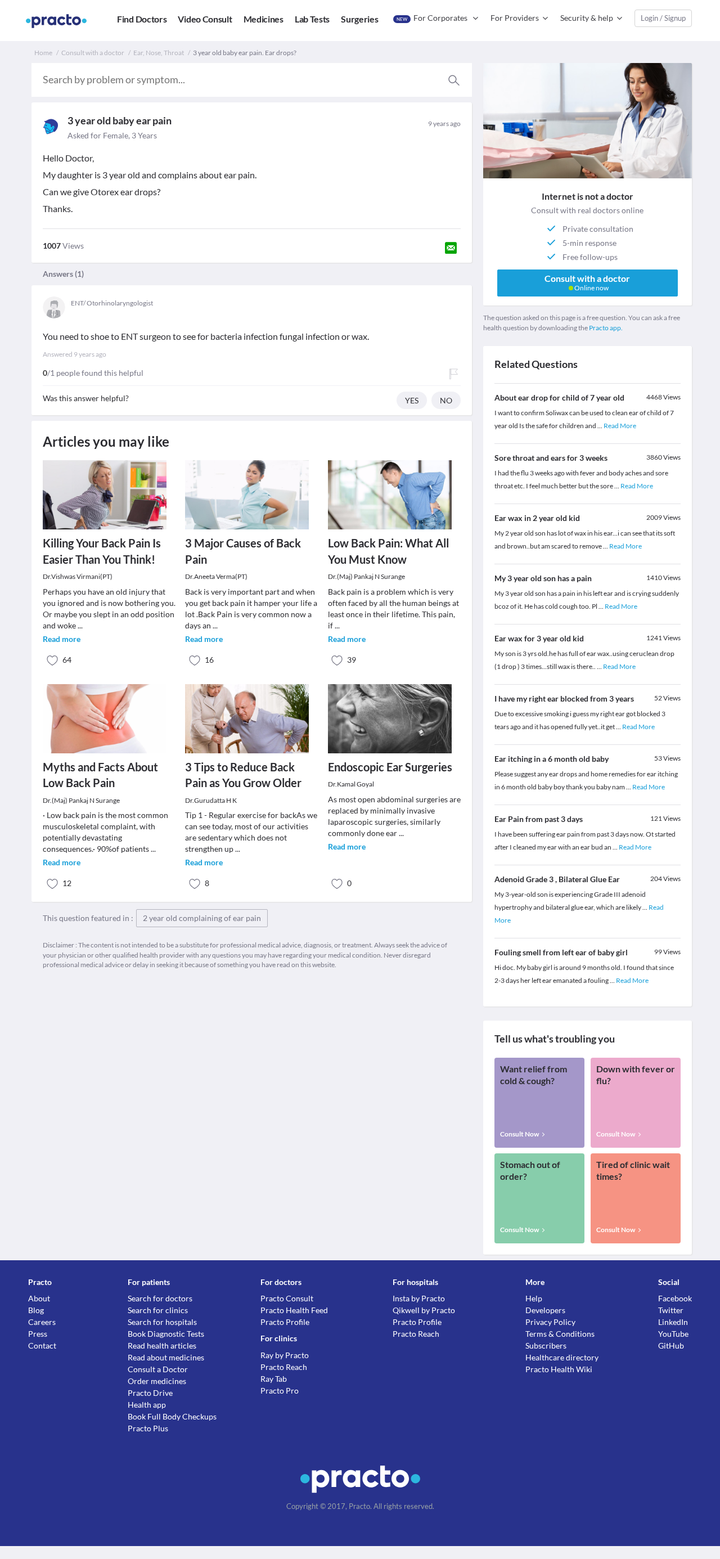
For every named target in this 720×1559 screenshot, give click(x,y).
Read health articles (162, 1345)
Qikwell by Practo (424, 1310)
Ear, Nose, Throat (158, 52)
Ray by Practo (284, 1355)
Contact (42, 1345)
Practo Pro (279, 1390)
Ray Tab (273, 1378)
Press (37, 1333)
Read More (620, 425)
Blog (36, 1310)
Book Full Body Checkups (172, 1416)
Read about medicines (166, 1357)
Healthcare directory (561, 1357)
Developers (545, 1310)
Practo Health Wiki (558, 1369)
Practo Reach (283, 1367)
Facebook (675, 1298)
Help (533, 1298)
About (39, 1298)
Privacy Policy (550, 1322)
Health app (147, 1404)
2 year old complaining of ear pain (202, 918)
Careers (42, 1322)
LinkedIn (673, 1322)
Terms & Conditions (560, 1333)
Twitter (670, 1310)
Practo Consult (286, 1298)
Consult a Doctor (158, 1369)
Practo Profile (284, 1322)
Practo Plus (148, 1428)
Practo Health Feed (294, 1310)
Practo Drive (150, 1393)
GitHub (671, 1345)
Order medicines (157, 1381)
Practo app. (606, 328)
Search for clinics (158, 1310)
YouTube (673, 1333)
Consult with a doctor (92, 52)
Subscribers (545, 1345)
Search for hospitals (162, 1322)
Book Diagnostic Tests (166, 1333)
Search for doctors (160, 1298)
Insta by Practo (419, 1298)
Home (43, 52)
